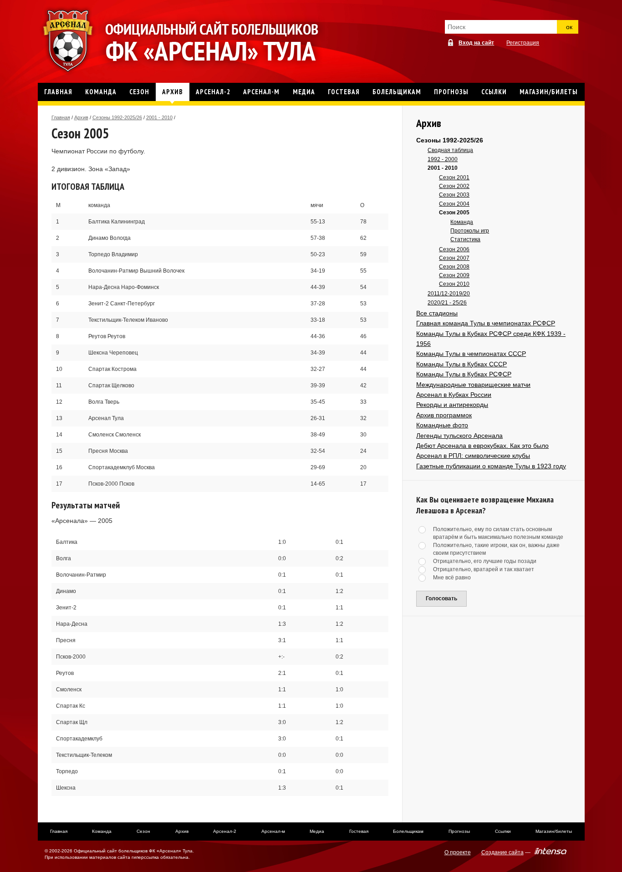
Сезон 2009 (454, 275)
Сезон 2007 (454, 258)
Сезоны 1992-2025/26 (117, 117)
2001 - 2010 (159, 117)
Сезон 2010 (454, 284)
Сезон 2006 (454, 249)
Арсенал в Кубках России (453, 394)
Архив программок (444, 415)
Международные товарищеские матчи (473, 384)
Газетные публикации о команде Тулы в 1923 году (491, 466)
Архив (81, 117)
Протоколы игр (469, 231)
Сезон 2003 (454, 195)
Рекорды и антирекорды (452, 404)
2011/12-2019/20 (449, 293)
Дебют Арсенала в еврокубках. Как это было (482, 445)
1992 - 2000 (443, 159)
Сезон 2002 (454, 186)
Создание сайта (502, 852)
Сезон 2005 (454, 212)
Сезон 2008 (454, 267)
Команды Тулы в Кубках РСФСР (463, 374)
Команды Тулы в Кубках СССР (461, 364)
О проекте (457, 852)
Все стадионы (437, 313)
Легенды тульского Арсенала (459, 435)
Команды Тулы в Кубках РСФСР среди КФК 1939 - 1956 (491, 338)
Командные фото (442, 425)
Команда (461, 222)
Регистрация (522, 43)
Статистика (465, 239)
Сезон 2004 (454, 204)
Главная (60, 117)
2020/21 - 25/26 (447, 302)
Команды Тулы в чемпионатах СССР (471, 353)
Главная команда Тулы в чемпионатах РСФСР (485, 323)
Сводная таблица (450, 150)
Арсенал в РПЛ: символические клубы (473, 455)
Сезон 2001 (454, 177)
